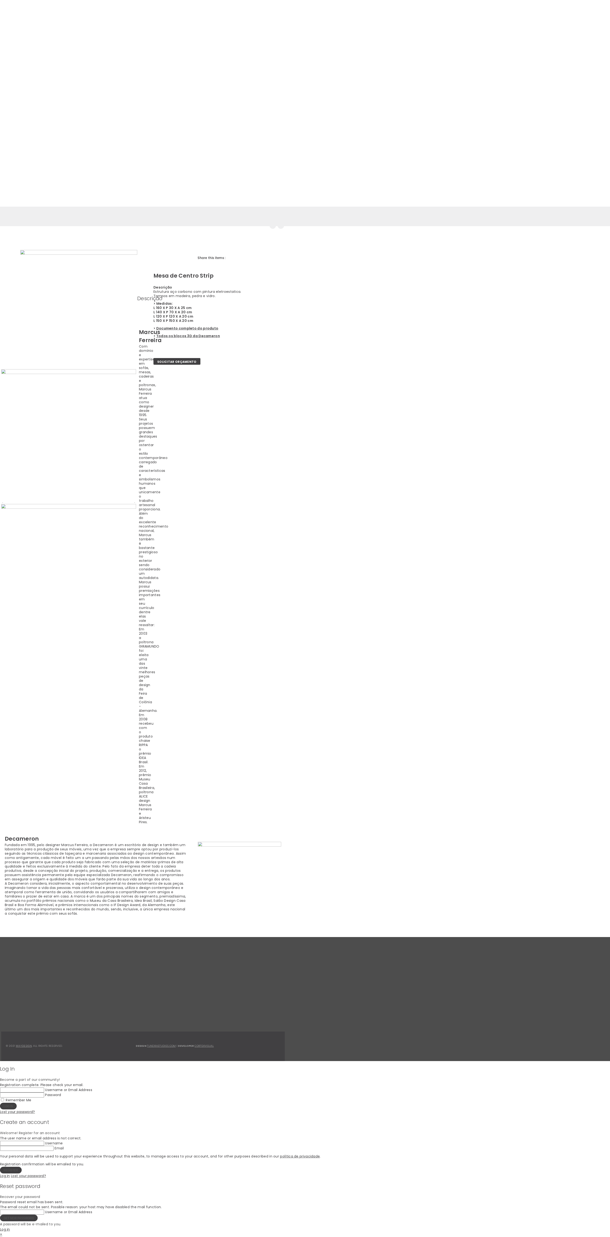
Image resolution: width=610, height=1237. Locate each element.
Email (59, 1148)
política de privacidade (300, 1156)
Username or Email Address (68, 1089)
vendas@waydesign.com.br (159, 1008)
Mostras (94, 12)
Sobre (55, 12)
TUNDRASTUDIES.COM (161, 1046)
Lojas (54, 24)
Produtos (74, 12)
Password (53, 1094)
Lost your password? (17, 1111)
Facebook (230, 1008)
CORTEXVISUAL (204, 1046)
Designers (116, 12)
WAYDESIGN (24, 1046)
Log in (5, 1175)
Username (54, 1143)
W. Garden (209, 12)
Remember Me (18, 1100)
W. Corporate (176, 12)
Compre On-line (74, 24)
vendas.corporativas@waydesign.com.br (171, 1013)
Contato (132, 12)
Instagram (231, 1013)
